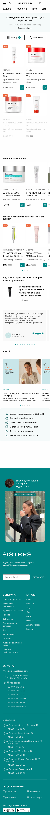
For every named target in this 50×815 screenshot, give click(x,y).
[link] (45, 3)
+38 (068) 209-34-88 (15, 765)
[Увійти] (40, 3)
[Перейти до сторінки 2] (24, 270)
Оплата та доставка (12, 599)
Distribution (11, 797)
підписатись (39, 577)
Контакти (7, 638)
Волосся (30, 599)
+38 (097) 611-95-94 (15, 737)
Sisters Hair (11, 791)
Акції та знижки (33, 625)
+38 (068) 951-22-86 (16, 702)
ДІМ (44, 9)
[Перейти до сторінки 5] (27, 405)
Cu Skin (5, 189)
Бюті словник (9, 634)
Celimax (6, 250)
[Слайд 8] (27, 344)
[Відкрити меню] (4, 3)
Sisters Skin (35, 791)
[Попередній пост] (8, 516)
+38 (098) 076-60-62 (15, 773)
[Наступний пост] (42, 516)
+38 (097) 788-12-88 (16, 691)
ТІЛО (34, 9)
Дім (28, 612)
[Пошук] (10, 3)
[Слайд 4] (20, 344)
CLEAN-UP (13, 189)
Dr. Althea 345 (40, 189)
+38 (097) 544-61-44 (15, 755)
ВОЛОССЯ (7, 9)
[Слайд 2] (17, 344)
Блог (5, 630)
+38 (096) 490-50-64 (16, 706)
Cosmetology (36, 797)
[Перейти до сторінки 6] (29, 405)
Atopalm (6, 70)
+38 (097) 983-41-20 (16, 695)
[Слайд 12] (34, 344)
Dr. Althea (29, 189)
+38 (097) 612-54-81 (16, 687)
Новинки (30, 621)
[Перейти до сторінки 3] (24, 405)
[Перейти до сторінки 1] (22, 270)
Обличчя (30, 604)
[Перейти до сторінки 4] (27, 270)
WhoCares (30, 250)
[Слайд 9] (29, 344)
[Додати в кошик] (22, 87)
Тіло (28, 608)
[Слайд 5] (22, 344)
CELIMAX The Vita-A (17, 250)
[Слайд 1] (15, 344)
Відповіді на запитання (13, 610)
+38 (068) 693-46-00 (16, 698)
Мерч (28, 616)
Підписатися (22, 486)
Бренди (29, 629)
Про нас (6, 615)
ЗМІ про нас (8, 619)
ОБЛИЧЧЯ (22, 9)
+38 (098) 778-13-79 (15, 729)
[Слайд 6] (24, 344)
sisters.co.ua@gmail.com (17, 671)
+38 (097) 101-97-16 (15, 747)
